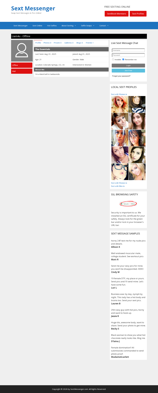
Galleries (68, 42)
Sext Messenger (33, 8)
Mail (14, 71)
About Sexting (67, 25)
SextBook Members (116, 13)
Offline (15, 65)
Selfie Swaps (86, 25)
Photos (47, 42)
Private (57, 42)
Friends (90, 42)
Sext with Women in (119, 94)
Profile (38, 42)
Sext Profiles (138, 13)
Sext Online (37, 25)
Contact (102, 25)
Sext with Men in (118, 186)
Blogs (79, 42)
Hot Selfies (52, 25)
